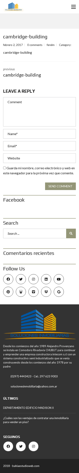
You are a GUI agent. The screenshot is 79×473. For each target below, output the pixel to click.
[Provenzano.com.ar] (12, 7)
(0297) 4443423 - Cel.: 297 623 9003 (34, 376)
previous (22, 72)
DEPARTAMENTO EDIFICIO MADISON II (28, 407)
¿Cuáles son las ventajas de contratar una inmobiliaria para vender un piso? (36, 420)
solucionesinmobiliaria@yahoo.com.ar (34, 386)
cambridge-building (17, 52)
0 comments (34, 45)
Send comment (60, 186)
